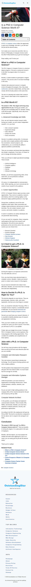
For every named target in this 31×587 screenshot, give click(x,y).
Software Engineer (10, 238)
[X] (6, 35)
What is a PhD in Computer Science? (15, 450)
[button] (24, 3)
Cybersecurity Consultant (12, 240)
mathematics (4, 89)
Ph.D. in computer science (10, 43)
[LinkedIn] (10, 35)
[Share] (20, 35)
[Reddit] (13, 35)
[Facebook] (2, 35)
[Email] (17, 35)
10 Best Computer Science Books (14, 452)
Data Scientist (9, 236)
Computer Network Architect (12, 234)
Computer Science (8, 467)
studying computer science (18, 311)
